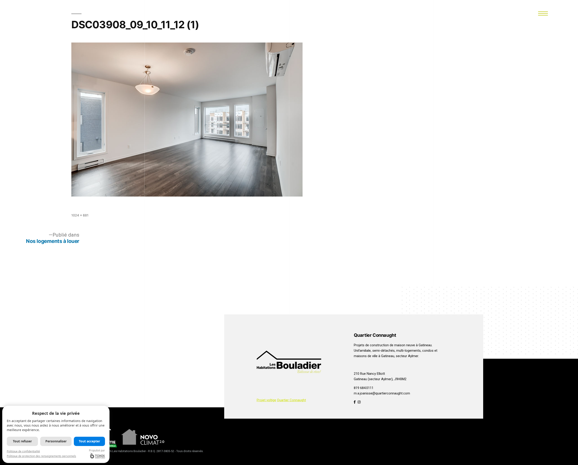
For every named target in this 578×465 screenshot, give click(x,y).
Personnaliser (56, 441)
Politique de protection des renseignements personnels (41, 456)
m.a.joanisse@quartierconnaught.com (382, 393)
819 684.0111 (363, 388)
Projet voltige (266, 400)
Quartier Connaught (291, 400)
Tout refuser (22, 441)
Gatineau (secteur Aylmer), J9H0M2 (380, 379)
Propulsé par (97, 450)
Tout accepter (89, 441)
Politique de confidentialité (23, 451)
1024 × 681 (80, 215)
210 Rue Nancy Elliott (369, 374)
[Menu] (543, 13)
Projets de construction (371, 345)
